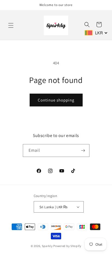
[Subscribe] (83, 150)
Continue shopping (56, 100)
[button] (11, 25)
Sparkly (47, 246)
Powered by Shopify (67, 246)
